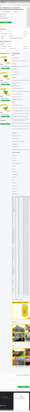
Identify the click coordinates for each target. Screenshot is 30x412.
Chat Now (5, 22)
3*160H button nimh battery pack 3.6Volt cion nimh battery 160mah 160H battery (5, 67)
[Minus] (28, 393)
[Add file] (14, 411)
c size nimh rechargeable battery (19, 366)
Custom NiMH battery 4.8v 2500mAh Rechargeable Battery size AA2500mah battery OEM (5, 99)
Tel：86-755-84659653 (4, 396)
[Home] (2, 394)
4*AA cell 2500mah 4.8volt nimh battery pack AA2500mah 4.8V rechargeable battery (5, 83)
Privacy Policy (2, 409)
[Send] (28, 411)
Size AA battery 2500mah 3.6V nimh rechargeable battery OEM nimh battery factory (5, 115)
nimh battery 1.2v (27, 366)
